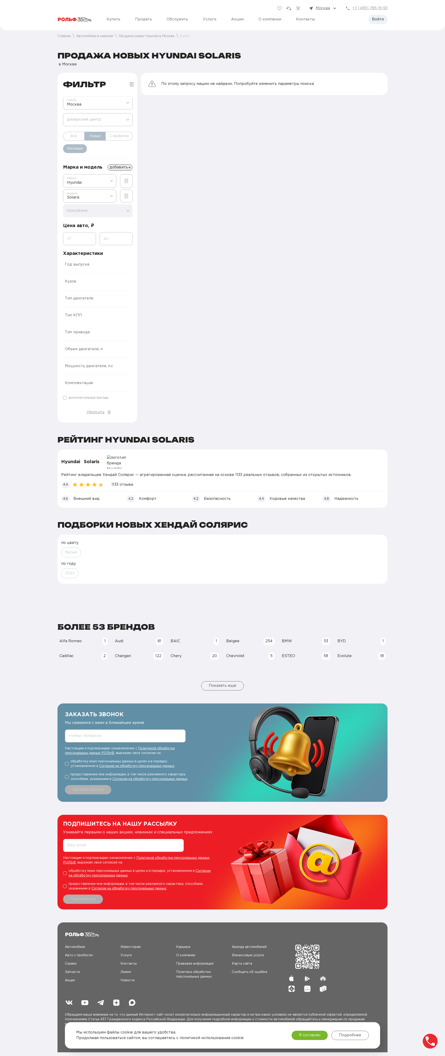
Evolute (360, 656)
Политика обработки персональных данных (194, 974)
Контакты (305, 19)
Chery (194, 656)
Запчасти (72, 972)
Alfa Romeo (82, 641)
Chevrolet (249, 656)
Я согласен (309, 1035)
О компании (269, 19)
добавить (119, 167)
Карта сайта (242, 963)
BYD (360, 641)
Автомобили (75, 947)
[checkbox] (98, 397)
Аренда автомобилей (249, 947)
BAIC (194, 641)
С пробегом (119, 136)
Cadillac (82, 656)
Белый (71, 552)
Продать (143, 19)
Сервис (71, 963)
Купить (113, 19)
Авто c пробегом (79, 955)
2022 (70, 573)
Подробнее (350, 1035)
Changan (138, 656)
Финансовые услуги (248, 955)
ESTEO (305, 656)
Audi (138, 641)
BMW (305, 641)
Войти (378, 19)
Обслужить (177, 19)
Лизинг (126, 972)
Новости (128, 980)
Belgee (249, 641)
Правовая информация (194, 963)
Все (73, 136)
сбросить (96, 412)
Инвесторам (131, 947)
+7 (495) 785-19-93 (370, 8)
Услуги (209, 19)
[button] (98, 264)
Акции (237, 19)
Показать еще (222, 685)
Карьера (183, 947)
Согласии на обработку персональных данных (136, 766)
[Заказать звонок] (430, 1041)
